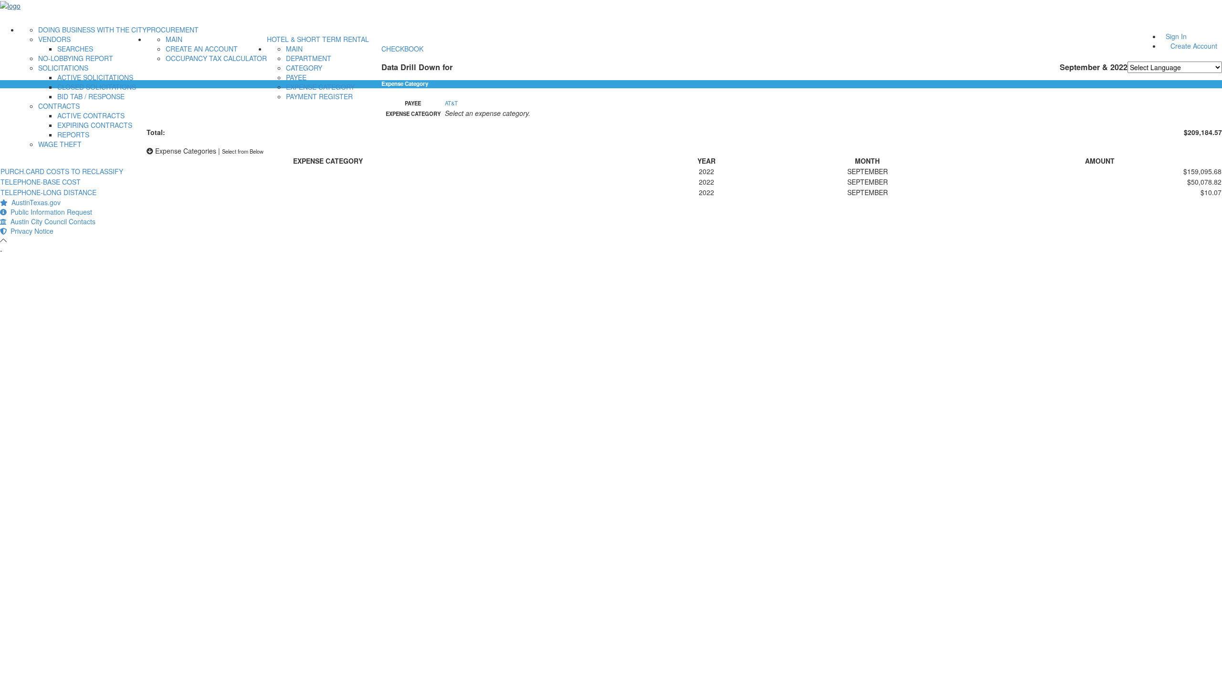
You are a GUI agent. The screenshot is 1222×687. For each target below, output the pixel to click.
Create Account (1193, 46)
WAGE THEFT (60, 144)
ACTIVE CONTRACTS (91, 115)
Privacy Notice (30, 231)
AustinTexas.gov (34, 202)
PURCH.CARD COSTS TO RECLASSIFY (61, 171)
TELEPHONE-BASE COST (40, 182)
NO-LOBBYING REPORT (75, 58)
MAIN (174, 39)
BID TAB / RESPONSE (91, 96)
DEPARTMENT (308, 58)
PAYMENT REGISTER (319, 96)
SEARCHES (75, 48)
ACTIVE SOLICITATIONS (95, 77)
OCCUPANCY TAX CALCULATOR (216, 58)
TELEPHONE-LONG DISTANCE (48, 192)
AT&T (451, 103)
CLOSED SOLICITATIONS (96, 87)
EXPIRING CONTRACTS (94, 125)
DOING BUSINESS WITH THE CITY (92, 29)
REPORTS (73, 134)
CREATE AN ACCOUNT (202, 48)
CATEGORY (304, 68)
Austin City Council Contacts (51, 221)
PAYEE (296, 77)
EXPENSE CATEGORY (320, 87)
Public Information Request (49, 212)
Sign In (1176, 36)
